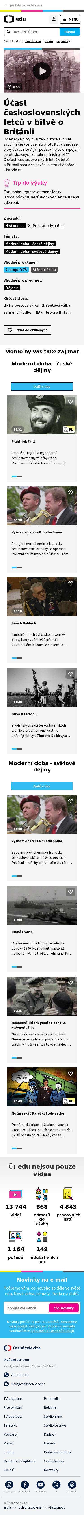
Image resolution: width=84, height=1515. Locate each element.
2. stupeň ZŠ (16, 269)
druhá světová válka (21, 305)
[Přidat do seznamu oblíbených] (70, 401)
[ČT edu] (15, 21)
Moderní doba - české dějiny (30, 243)
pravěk (48, 41)
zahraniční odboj (18, 312)
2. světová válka (56, 305)
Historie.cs (15, 225)
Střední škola (44, 269)
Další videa (42, 386)
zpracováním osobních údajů (52, 1330)
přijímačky (63, 41)
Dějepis (12, 287)
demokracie (33, 41)
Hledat (69, 31)
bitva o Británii (58, 312)
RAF (39, 312)
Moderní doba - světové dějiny (32, 251)
